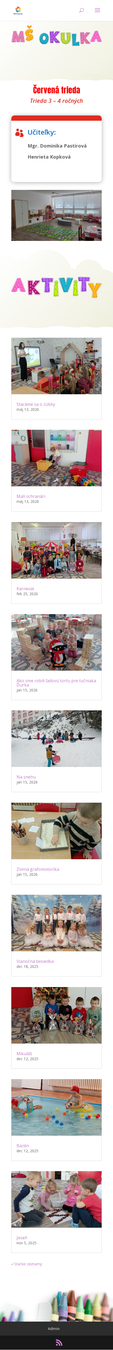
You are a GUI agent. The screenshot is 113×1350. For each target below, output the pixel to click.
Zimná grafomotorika (38, 869)
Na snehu (26, 777)
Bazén (23, 1146)
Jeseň (22, 1238)
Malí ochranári (31, 496)
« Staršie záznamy (26, 1263)
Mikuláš (24, 1053)
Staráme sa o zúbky (36, 404)
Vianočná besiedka (35, 961)
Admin (54, 1328)
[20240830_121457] (56, 239)
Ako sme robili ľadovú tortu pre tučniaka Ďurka (56, 683)
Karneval (25, 588)
